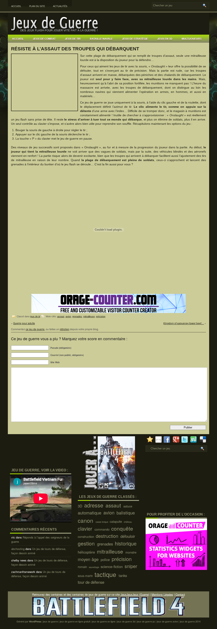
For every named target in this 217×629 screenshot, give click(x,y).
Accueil (16, 6)
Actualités (60, 6)
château (128, 521)
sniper (131, 566)
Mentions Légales (162, 594)
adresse (94, 505)
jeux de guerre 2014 (190, 621)
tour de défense (91, 582)
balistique (126, 513)
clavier (86, 528)
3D (80, 506)
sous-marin (86, 576)
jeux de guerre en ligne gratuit (75, 621)
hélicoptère (87, 552)
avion (68, 316)
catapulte (116, 521)
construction (86, 536)
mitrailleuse (89, 316)
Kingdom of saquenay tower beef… (183, 323)
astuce (128, 506)
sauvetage (94, 567)
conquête (123, 528)
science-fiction (112, 566)
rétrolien (64, 329)
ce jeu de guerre (35, 329)
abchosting (18, 549)
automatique (90, 513)
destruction (108, 536)
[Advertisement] (155, 46)
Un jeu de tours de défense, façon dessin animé (38, 574)
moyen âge (89, 559)
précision (100, 316)
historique (126, 543)
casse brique (102, 521)
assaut (60, 316)
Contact (180, 594)
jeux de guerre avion (167, 621)
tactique (106, 574)
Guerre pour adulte (24, 323)
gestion (87, 543)
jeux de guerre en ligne (103, 621)
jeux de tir (73, 39)
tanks (123, 575)
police (106, 559)
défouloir (128, 536)
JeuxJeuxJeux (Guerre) (135, 594)
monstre (131, 552)
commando (102, 529)
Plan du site (37, 6)
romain (83, 567)
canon (86, 520)
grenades (77, 316)
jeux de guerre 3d (126, 621)
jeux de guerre (50, 621)
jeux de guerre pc (146, 621)
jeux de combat (44, 39)
